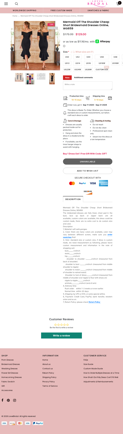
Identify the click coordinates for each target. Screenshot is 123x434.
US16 (88, 63)
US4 (88, 57)
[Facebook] (2, 400)
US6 (102, 57)
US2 (78, 57)
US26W (88, 69)
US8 (115, 57)
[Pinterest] (8, 400)
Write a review (61, 335)
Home (14, 16)
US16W (102, 63)
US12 (67, 63)
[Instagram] (14, 400)
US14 (77, 63)
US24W (77, 69)
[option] (24, 10)
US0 (67, 57)
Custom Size (102, 69)
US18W (115, 63)
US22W (67, 69)
